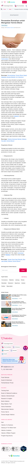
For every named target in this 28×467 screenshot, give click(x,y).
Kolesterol (10, 283)
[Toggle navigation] (2, 2)
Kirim (23, 270)
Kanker (3, 286)
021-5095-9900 (6, 369)
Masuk (24, 2)
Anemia (23, 283)
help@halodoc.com (7, 366)
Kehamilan (4, 283)
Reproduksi (9, 286)
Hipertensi (17, 283)
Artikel (10, 9)
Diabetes (11, 280)
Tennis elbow (5, 59)
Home (4, 9)
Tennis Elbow (4, 25)
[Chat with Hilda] (25, 348)
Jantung (17, 280)
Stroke (22, 280)
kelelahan (16, 116)
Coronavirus (5, 280)
